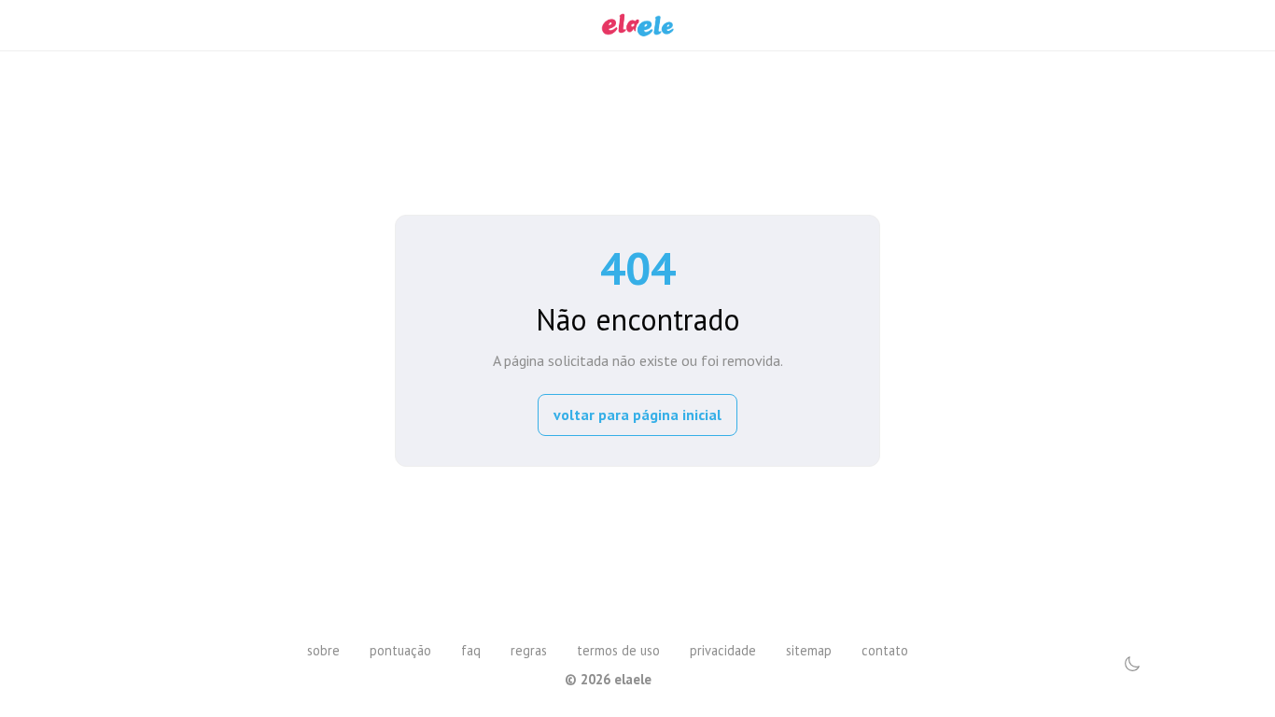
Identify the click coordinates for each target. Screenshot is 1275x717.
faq (471, 650)
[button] (1132, 663)
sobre (323, 650)
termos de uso (618, 650)
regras (529, 650)
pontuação (400, 650)
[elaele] (638, 25)
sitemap (809, 650)
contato (885, 650)
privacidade (723, 650)
